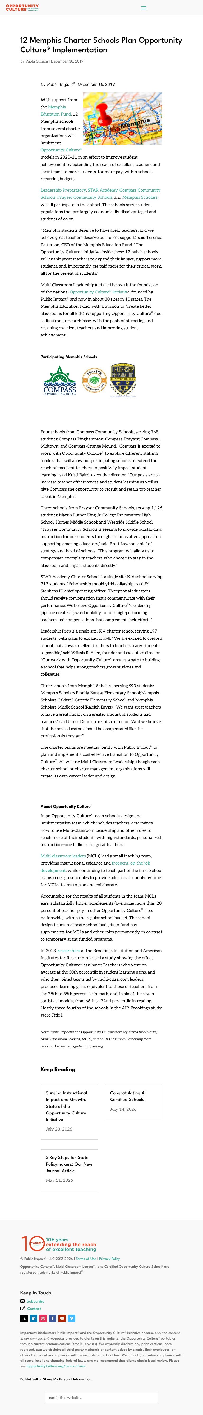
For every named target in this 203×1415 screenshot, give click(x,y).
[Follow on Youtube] (62, 1318)
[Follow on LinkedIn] (33, 1318)
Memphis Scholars (140, 197)
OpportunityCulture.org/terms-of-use (56, 1366)
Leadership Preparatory (63, 190)
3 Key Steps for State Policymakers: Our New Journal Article (69, 1164)
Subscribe (35, 1302)
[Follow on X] (24, 1318)
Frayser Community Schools (84, 197)
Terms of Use (86, 1259)
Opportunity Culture (61, 150)
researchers (69, 950)
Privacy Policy (109, 1259)
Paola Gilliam (37, 61)
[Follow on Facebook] (52, 1318)
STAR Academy (103, 190)
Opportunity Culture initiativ (98, 292)
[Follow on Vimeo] (71, 1318)
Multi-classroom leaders (63, 856)
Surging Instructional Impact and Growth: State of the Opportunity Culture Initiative (66, 1106)
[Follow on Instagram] (43, 1318)
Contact (34, 1309)
